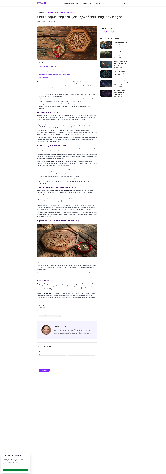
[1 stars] (88, 306)
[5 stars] (96, 306)
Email (70, 354)
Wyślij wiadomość (44, 370)
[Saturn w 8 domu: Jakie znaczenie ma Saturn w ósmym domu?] (106, 54)
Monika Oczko (41, 21)
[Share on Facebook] (103, 31)
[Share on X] (106, 31)
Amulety (103, 3)
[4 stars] (94, 306)
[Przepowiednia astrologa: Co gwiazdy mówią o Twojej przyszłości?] (106, 45)
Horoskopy (97, 3)
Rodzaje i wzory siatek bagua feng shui (50, 69)
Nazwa (41, 354)
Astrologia (90, 3)
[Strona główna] (37, 12)
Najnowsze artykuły (69, 3)
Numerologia (84, 3)
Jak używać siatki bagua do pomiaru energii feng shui (53, 71)
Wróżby (77, 3)
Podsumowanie (44, 77)
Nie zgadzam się (15, 466)
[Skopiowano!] (113, 31)
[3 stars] (92, 306)
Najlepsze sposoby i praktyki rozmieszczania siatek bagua (55, 74)
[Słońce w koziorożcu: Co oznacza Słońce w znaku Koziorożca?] (106, 64)
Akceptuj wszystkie (16, 470)
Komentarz (41, 359)
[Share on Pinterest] (110, 31)
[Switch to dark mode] (127, 3)
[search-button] (124, 3)
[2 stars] (90, 306)
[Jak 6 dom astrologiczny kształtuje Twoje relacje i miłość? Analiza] (106, 93)
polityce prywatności (20, 463)
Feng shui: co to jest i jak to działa (48, 66)
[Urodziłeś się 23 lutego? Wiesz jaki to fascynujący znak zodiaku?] (106, 74)
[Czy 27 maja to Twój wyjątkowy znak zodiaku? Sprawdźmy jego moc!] (106, 83)
